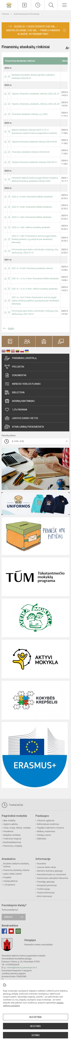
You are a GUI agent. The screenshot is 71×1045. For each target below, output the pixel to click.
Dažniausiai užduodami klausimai (52, 878)
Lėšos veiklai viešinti (12, 874)
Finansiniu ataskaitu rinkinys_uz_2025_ (30, 114)
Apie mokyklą (9, 820)
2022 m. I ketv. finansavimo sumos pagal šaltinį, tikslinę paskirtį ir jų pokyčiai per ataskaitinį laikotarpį (34, 239)
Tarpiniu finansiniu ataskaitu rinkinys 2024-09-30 (34, 141)
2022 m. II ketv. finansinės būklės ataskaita (32, 207)
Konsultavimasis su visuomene (51, 874)
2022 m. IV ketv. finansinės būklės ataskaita (32, 196)
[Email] (18, 931)
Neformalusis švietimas (48, 824)
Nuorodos (41, 863)
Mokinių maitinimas (23, 401)
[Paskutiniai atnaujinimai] (37, 5)
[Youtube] (11, 931)
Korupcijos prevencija (47, 885)
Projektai (18, 366)
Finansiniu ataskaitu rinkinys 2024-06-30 (30, 152)
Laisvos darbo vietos (25, 418)
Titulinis (5, 14)
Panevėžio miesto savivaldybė (38, 944)
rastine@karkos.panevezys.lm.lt (22, 967)
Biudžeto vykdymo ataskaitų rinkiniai (16, 865)
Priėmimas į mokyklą (24, 358)
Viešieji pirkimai (10, 881)
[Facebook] (4, 931)
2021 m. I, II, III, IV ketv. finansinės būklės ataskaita (35, 278)
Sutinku (36, 1035)
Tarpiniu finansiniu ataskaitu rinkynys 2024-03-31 (34, 162)
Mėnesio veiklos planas (26, 384)
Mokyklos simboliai (12, 835)
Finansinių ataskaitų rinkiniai (16, 870)
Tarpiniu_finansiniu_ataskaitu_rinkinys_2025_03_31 (35, 93)
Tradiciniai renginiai (12, 839)
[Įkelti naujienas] (24, 5)
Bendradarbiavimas (12, 842)
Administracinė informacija (26, 14)
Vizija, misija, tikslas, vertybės (17, 828)
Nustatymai (35, 1017)
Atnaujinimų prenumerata (28, 426)
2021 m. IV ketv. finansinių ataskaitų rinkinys (32, 268)
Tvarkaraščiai (15, 804)
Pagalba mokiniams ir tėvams (50, 828)
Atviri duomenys (44, 896)
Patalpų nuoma (44, 835)
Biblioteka (18, 392)
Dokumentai (19, 375)
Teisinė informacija (45, 893)
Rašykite (8, 917)
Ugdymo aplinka (10, 824)
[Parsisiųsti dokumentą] (5, 76)
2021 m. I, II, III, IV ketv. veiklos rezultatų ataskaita (34, 288)
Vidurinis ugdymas (45, 820)
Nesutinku (35, 1026)
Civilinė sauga (43, 889)
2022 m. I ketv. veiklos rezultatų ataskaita (31, 227)
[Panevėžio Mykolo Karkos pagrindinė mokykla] (9, 4)
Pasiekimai (8, 831)
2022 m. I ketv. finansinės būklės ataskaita (31, 217)
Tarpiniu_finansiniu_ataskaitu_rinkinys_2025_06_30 (35, 104)
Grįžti (11, 328)
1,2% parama (19, 409)
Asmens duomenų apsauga (50, 871)
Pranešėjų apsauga (45, 882)
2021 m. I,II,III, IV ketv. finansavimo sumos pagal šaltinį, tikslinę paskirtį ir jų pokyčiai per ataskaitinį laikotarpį (35, 300)
